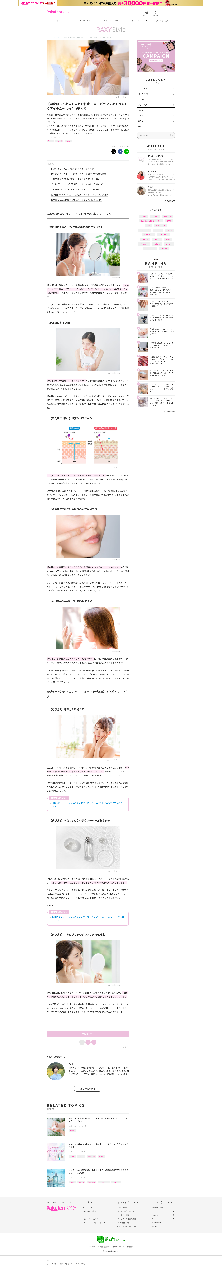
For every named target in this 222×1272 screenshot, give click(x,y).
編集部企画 (91, 1156)
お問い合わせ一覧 (66, 1264)
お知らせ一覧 (122, 1208)
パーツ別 (157, 239)
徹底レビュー (160, 225)
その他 (140, 126)
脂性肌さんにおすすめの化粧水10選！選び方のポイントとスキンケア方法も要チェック (88, 919)
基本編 (169, 221)
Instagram (155, 1215)
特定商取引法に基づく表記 (127, 1226)
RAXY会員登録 (157, 1208)
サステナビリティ (82, 1264)
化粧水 (68, 141)
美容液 (101, 1156)
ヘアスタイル (148, 235)
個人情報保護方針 (103, 1247)
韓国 (148, 225)
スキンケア (57, 137)
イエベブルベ (163, 235)
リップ (169, 230)
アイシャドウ (144, 230)
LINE (153, 1219)
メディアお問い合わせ (125, 1211)
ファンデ (169, 244)
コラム (140, 121)
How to (50, 141)
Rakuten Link (156, 1223)
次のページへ (88, 1033)
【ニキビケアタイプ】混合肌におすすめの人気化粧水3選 (77, 184)
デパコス (157, 244)
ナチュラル (116, 1182)
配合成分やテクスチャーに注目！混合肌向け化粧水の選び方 (78, 173)
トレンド (158, 230)
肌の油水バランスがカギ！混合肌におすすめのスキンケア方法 (79, 194)
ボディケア (142, 104)
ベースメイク (143, 94)
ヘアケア (141, 110)
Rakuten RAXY (58, 12)
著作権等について (118, 1247)
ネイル (140, 115)
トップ (59, 21)
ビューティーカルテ (90, 1219)
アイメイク (142, 99)
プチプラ (145, 239)
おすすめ (59, 141)
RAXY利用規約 (123, 1223)
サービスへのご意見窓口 (126, 1219)
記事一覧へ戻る (88, 1088)
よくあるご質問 (162, 21)
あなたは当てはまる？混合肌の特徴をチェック (72, 168)
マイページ (87, 1215)
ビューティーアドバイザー (93, 1223)
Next (125, 1047)
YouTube (154, 1226)
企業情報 (92, 1247)
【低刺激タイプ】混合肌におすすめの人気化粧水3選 (75, 189)
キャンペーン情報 (111, 21)
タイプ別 (164, 249)
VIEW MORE (169, 201)
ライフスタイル (103, 1182)
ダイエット (144, 244)
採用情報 (130, 1247)
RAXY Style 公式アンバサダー (151, 221)
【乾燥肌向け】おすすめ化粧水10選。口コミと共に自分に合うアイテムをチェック (88, 805)
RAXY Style (85, 21)
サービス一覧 (51, 1264)
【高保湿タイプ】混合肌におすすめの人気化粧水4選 (75, 179)
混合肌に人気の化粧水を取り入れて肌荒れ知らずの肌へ (76, 199)
